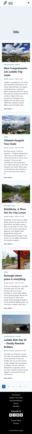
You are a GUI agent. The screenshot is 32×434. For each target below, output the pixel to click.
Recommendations (16, 400)
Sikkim (6, 137)
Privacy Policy (16, 420)
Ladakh (17, 64)
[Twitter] (14, 415)
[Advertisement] (16, 14)
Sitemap (16, 423)
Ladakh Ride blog (9, 336)
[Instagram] (17, 415)
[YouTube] (21, 415)
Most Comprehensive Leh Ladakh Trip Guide (15, 72)
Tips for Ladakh (9, 64)
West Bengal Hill (9, 205)
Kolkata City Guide (16, 398)
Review (16, 403)
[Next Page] (25, 386)
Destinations (16, 395)
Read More (8, 109)
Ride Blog (16, 406)
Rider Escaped (10, 79)
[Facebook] (10, 415)
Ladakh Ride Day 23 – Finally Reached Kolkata (15, 343)
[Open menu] (28, 2)
